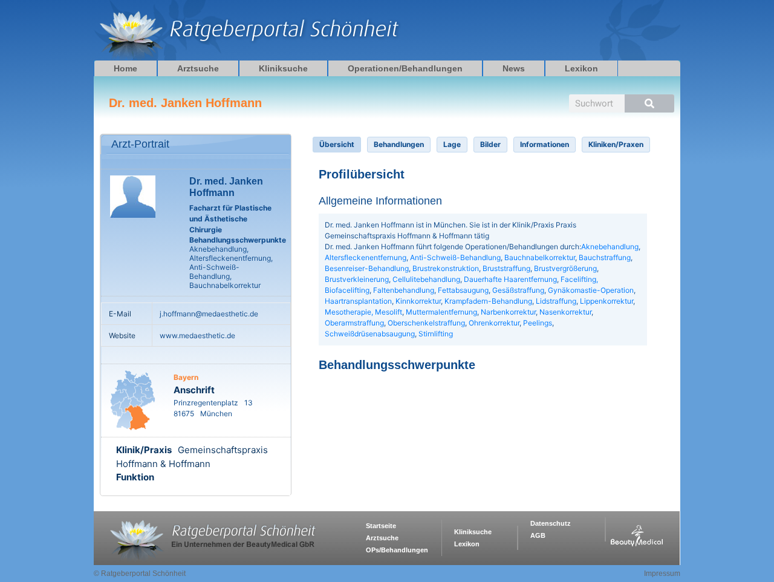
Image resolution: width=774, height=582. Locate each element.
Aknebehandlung (610, 246)
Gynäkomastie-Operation (591, 290)
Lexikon (581, 68)
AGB (537, 535)
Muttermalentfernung (441, 311)
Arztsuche (198, 68)
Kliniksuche (283, 68)
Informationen (544, 144)
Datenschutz (550, 523)
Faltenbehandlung (403, 290)
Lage (452, 144)
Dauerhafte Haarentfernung (510, 279)
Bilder (490, 144)
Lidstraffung (556, 301)
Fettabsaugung (463, 290)
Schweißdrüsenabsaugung (370, 333)
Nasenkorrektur (565, 311)
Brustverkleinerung (357, 279)
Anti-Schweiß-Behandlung (455, 257)
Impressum (662, 573)
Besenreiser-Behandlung (367, 268)
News (513, 68)
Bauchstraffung (605, 257)
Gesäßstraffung (518, 290)
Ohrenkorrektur (494, 322)
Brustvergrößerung (565, 268)
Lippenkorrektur (606, 301)
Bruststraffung (506, 268)
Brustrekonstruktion (445, 268)
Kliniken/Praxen (615, 144)
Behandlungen (399, 144)
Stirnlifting (435, 333)
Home (125, 68)
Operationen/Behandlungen (405, 68)
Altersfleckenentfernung (365, 257)
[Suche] (649, 103)
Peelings (537, 322)
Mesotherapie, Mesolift (363, 311)
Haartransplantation (358, 301)
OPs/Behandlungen (397, 550)
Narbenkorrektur (508, 311)
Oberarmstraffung (354, 322)
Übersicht (336, 144)
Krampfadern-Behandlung (488, 301)
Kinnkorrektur (418, 301)
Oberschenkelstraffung (426, 322)
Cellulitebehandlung (426, 279)
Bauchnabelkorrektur (539, 257)
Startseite (381, 525)
